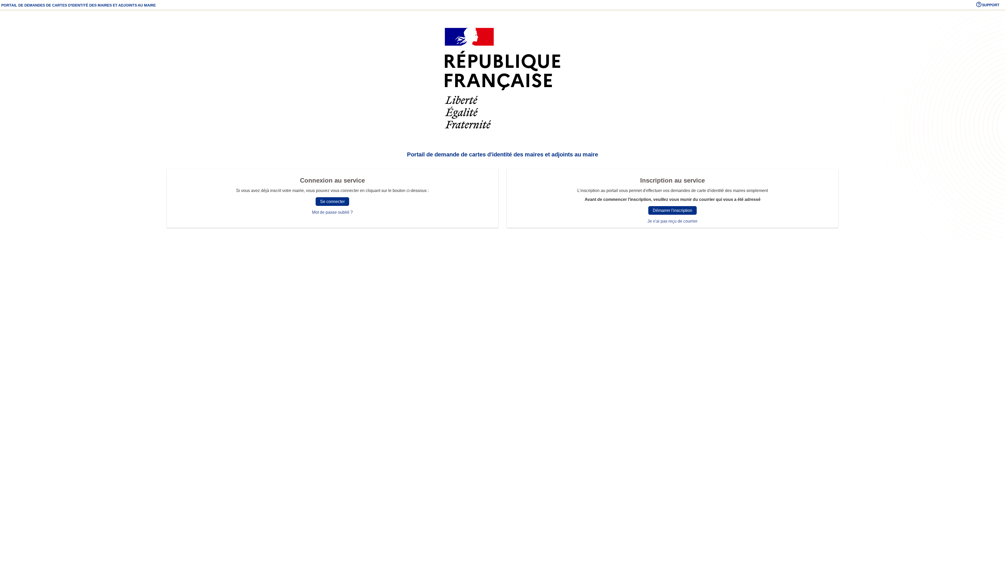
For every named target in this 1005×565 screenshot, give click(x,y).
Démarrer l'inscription (672, 210)
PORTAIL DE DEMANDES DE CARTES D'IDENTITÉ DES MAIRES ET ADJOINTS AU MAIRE (78, 5)
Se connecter (332, 201)
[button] (988, 5)
